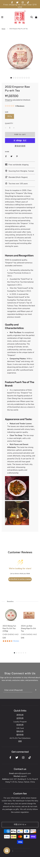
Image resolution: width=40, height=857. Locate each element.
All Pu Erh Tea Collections (20, 738)
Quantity (9, 123)
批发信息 (20, 725)
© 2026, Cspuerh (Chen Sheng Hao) (19, 848)
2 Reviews (16, 641)
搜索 (20, 741)
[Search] (31, 17)
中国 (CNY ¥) (19, 824)
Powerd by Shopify (20, 851)
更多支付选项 (20, 146)
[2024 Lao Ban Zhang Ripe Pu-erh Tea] (29, 614)
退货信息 (20, 715)
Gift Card (20, 728)
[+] (13, 128)
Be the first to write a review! (20, 579)
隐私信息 (20, 731)
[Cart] (36, 17)
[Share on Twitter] (11, 156)
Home (3, 29)
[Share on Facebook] (5, 156)
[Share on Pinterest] (17, 156)
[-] (5, 128)
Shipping (8, 100)
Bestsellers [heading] (10, 601)
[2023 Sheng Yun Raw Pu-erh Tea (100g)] (11, 614)
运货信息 (20, 718)
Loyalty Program (20, 721)
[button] (11, 77)
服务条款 (20, 735)
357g (9, 116)
